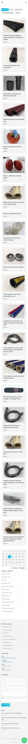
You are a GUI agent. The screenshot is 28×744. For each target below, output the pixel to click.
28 (16, 559)
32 (6, 562)
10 (3, 553)
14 (16, 553)
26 (9, 559)
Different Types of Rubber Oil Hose (10, 728)
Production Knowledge (8, 12)
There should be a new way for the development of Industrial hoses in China (13, 349)
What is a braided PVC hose (12, 213)
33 (9, 562)
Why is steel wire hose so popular (9, 723)
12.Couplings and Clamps (7, 608)
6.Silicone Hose (5, 589)
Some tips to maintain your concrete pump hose (12, 95)
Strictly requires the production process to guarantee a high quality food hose (13, 539)
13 (13, 553)
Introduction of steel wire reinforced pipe (11, 239)
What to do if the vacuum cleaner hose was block (11, 426)
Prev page (15, 568)
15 (19, 553)
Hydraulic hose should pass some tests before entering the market (13, 37)
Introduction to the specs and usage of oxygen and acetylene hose (13, 323)
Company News (18, 9)
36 (19, 562)
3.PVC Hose (4, 580)
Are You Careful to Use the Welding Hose (11, 713)
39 (6, 565)
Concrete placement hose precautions (11, 66)
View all (6, 9)
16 (22, 553)
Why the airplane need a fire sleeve (12, 147)
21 (16, 556)
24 (3, 559)
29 (19, 559)
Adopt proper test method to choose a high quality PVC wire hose (13, 510)
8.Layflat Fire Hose (6, 595)
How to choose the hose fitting (13, 267)
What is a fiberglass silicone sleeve (12, 177)
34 (13, 562)
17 (3, 556)
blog (11, 9)
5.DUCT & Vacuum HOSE (7, 586)
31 (3, 562)
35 (16, 562)
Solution (18, 12)
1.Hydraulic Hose (5, 574)
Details (5, 42)
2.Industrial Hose (5, 577)
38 (3, 565)
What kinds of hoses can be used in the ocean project (13, 203)
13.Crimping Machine (6, 611)
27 (13, 559)
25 (6, 559)
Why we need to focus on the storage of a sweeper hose (12, 398)
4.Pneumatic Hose (5, 583)
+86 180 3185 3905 (6, 662)
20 (13, 556)
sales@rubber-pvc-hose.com (8, 658)
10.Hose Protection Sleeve (7, 602)
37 (22, 562)
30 (22, 559)
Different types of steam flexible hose (13, 120)
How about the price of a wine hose (13, 453)
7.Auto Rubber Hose (6, 592)
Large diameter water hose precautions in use (12, 295)
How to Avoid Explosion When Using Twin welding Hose (13, 718)
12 (9, 553)
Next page (21, 568)
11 (6, 553)
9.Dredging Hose (5, 599)
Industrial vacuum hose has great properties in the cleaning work (13, 482)
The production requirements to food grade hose (13, 377)
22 (19, 556)
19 (9, 556)
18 (6, 556)
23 (22, 556)
